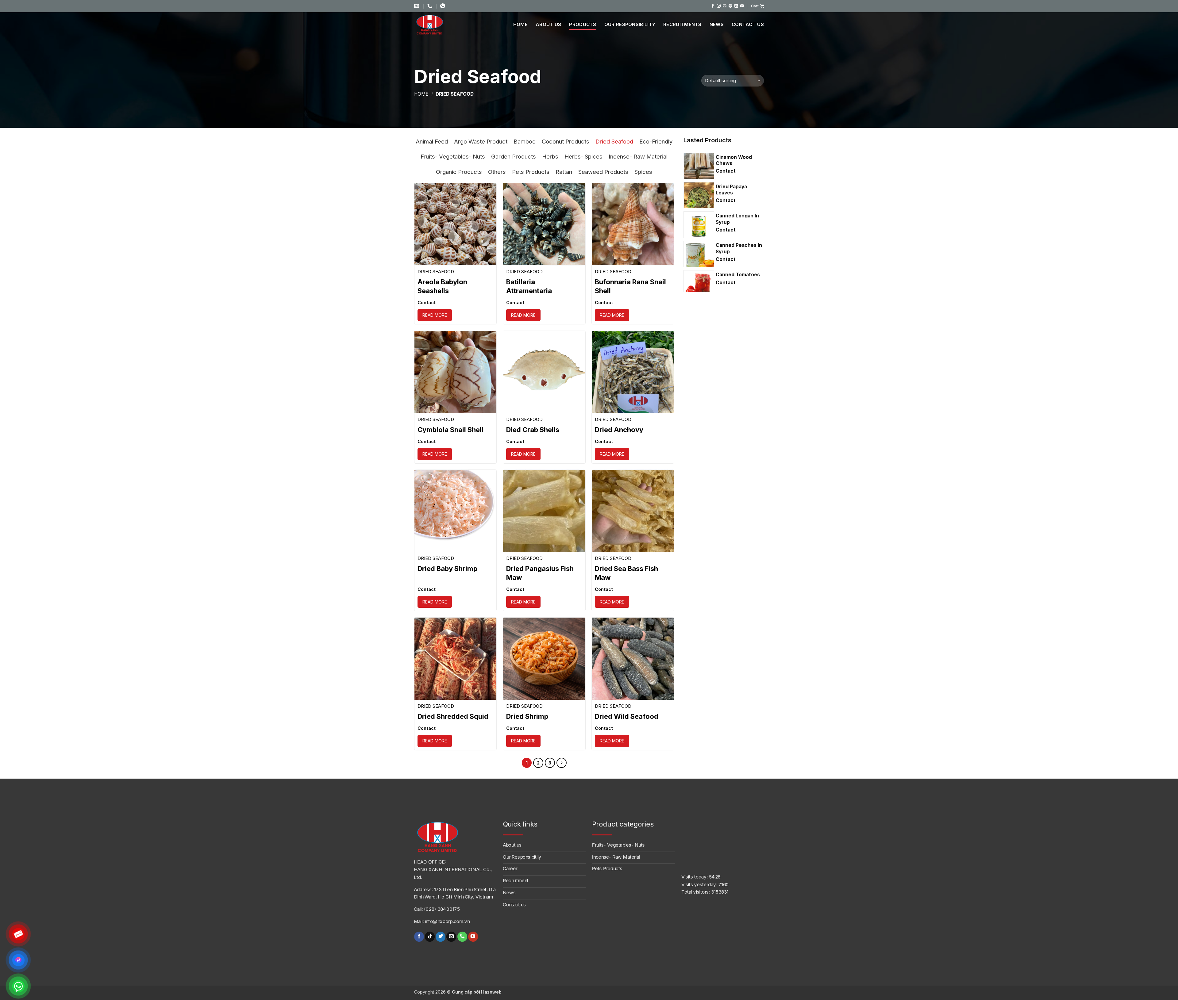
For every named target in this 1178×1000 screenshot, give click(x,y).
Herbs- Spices (583, 156)
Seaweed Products (603, 171)
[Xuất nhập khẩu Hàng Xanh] (437, 24)
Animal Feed (432, 141)
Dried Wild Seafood (626, 716)
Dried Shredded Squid (453, 716)
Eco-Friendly (655, 141)
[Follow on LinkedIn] (736, 6)
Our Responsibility (629, 24)
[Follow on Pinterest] (730, 6)
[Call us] (462, 937)
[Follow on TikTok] (430, 937)
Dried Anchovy (619, 430)
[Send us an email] (724, 6)
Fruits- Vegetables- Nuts (453, 156)
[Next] (561, 763)
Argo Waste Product (480, 141)
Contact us (748, 24)
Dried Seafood (614, 141)
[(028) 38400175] (430, 6)
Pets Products (530, 171)
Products (582, 24)
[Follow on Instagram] (719, 6)
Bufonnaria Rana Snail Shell (630, 286)
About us (548, 24)
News (717, 24)
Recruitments (682, 24)
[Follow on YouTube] (742, 6)
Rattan (564, 171)
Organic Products (459, 171)
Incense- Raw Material (638, 156)
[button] (757, 6)
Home (520, 24)
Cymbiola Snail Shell (450, 430)
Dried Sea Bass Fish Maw (626, 573)
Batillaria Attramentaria (529, 286)
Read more (434, 315)
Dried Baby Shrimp (447, 569)
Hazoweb (491, 991)
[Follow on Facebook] (713, 6)
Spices (643, 171)
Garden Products (513, 156)
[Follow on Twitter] (440, 937)
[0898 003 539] (443, 6)
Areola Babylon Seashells (442, 286)
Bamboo (525, 141)
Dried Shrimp (527, 716)
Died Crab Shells (532, 430)
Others (497, 171)
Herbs (550, 156)
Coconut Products (565, 141)
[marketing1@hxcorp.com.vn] (417, 6)
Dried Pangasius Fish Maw (540, 573)
